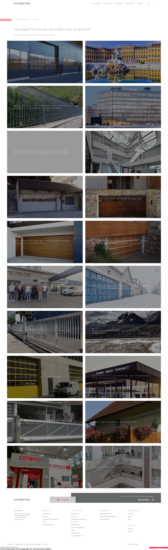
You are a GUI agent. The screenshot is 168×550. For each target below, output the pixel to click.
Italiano (130, 531)
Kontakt (140, 3)
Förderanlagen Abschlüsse (108, 516)
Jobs (129, 519)
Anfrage (159, 547)
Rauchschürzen (104, 519)
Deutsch (130, 528)
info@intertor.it (19, 519)
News (36, 19)
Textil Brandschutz (105, 513)
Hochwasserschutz (48, 524)
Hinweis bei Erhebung (9, 547)
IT (153, 3)
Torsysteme (96, 3)
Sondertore (74, 522)
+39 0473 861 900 (20, 517)
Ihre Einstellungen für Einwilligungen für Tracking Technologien (26, 549)
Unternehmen (130, 3)
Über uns (131, 513)
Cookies (45, 544)
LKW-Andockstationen (78, 527)
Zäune (45, 522)
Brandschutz (108, 3)
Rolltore (45, 516)
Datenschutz (19, 544)
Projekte (119, 3)
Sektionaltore (47, 513)
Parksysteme (75, 533)
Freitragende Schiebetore (50, 519)
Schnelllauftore (75, 524)
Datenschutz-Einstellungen (33, 544)
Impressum (10, 544)
